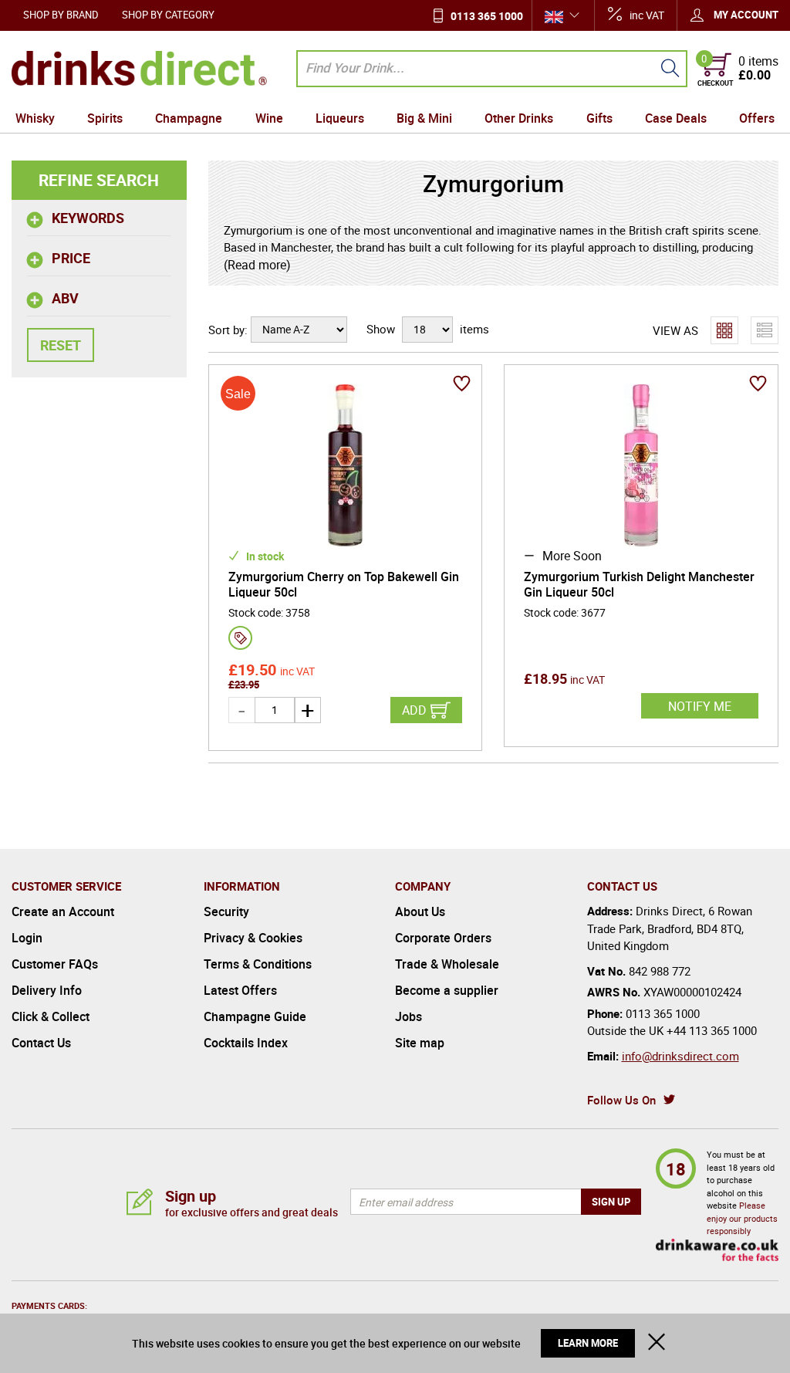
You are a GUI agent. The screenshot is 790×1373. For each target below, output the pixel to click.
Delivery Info (47, 990)
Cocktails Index (246, 1042)
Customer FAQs (55, 963)
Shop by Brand (61, 15)
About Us (420, 911)
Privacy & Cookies (253, 937)
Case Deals (676, 118)
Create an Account (63, 911)
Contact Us (41, 1042)
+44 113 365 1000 (712, 1030)
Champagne (188, 118)
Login (27, 937)
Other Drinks (518, 118)
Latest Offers (240, 990)
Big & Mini (424, 118)
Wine (269, 118)
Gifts (599, 118)
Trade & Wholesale (447, 963)
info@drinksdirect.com (680, 1056)
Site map (419, 1042)
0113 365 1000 (487, 15)
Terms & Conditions (258, 963)
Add (414, 710)
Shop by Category (168, 15)
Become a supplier (446, 990)
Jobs (408, 1016)
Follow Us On (621, 1100)
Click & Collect (50, 1016)
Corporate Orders (443, 937)
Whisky (35, 118)
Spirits (105, 118)
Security (226, 911)
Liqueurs (340, 118)
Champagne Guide (255, 1016)
